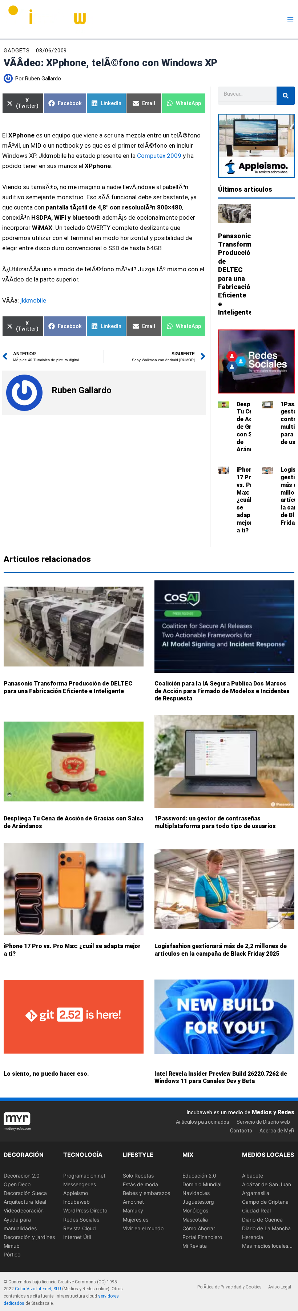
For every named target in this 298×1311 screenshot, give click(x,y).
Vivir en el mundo (143, 1228)
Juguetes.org (198, 1202)
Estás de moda (140, 1185)
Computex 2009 (159, 155)
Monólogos (195, 1211)
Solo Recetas (138, 1176)
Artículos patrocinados (202, 1122)
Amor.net (133, 1202)
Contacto (241, 1131)
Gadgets (17, 50)
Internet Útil (77, 1237)
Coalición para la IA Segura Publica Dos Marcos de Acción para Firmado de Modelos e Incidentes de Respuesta (222, 691)
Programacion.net (84, 1176)
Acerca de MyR (276, 1131)
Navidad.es (196, 1193)
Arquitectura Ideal (25, 1202)
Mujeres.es (135, 1219)
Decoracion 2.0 (22, 1176)
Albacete (252, 1176)
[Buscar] (286, 96)
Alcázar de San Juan (266, 1185)
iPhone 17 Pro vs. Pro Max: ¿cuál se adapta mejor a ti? (246, 499)
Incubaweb (76, 1202)
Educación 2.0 (199, 1176)
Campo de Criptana (265, 1202)
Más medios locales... (267, 1246)
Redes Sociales (81, 1219)
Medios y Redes (273, 1112)
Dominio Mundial (201, 1185)
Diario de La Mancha (266, 1228)
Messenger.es (79, 1185)
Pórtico (12, 1254)
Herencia (252, 1237)
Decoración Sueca (25, 1193)
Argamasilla (255, 1193)
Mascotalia (195, 1219)
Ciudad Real (256, 1211)
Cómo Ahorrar (198, 1228)
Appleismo (75, 1193)
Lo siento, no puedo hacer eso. (46, 1073)
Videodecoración (24, 1211)
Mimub (12, 1246)
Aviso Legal (279, 1287)
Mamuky (133, 1211)
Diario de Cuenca (262, 1219)
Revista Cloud (79, 1228)
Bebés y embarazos (146, 1193)
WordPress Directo (85, 1211)
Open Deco (17, 1185)
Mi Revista (194, 1246)
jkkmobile (33, 300)
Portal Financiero (202, 1237)
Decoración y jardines (29, 1237)
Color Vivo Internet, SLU (38, 1289)
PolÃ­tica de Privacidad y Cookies (229, 1287)
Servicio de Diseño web (263, 1122)
